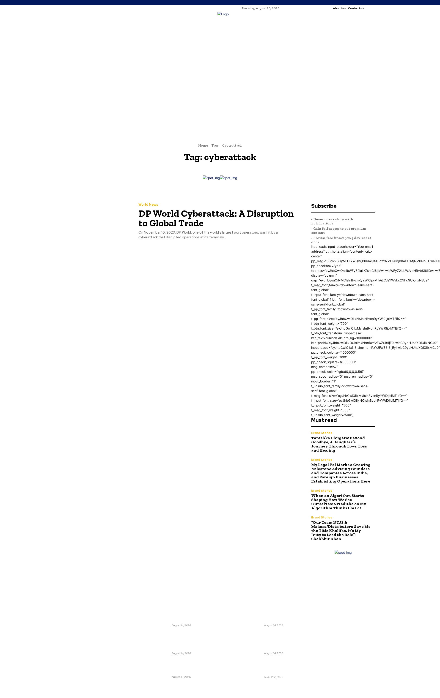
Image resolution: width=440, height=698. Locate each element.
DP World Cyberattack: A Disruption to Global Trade (216, 218)
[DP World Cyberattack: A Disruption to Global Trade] (96, 221)
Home (203, 145)
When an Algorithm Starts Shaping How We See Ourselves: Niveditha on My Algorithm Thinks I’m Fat (338, 501)
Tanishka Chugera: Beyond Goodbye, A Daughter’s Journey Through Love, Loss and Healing (339, 444)
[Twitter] (228, 585)
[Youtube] (236, 585)
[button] (290, 82)
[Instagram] (377, 8)
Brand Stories (321, 432)
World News (148, 204)
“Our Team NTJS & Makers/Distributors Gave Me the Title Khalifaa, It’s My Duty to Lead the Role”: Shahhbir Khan (341, 530)
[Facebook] (371, 8)
